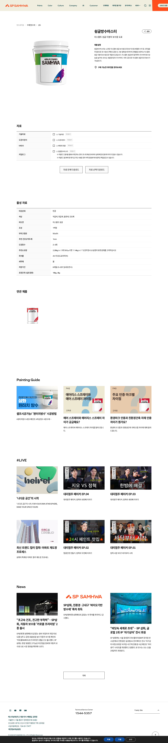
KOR (137, 5)
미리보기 (68, 134)
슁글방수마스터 (63, 151)
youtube (15, 710)
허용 (108, 739)
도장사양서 (61, 140)
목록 (84, 675)
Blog (20, 710)
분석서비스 (128, 5)
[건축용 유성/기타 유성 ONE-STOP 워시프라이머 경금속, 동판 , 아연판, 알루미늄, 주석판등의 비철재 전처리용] (33, 313)
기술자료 (61, 134)
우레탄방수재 (31, 25)
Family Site (139, 710)
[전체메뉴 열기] (149, 5)
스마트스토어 (25, 710)
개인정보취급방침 (14, 729)
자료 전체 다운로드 (71, 170)
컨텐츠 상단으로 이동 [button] (155, 735)
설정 (33, 740)
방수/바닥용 (20, 25)
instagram (10, 710)
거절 (119, 739)
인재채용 (106, 5)
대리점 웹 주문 (116, 5)
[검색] (145, 5)
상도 (39, 25)
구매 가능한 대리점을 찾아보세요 (110, 67)
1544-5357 (83, 713)
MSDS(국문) (62, 146)
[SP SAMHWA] (16, 5)
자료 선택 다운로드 (97, 170)
